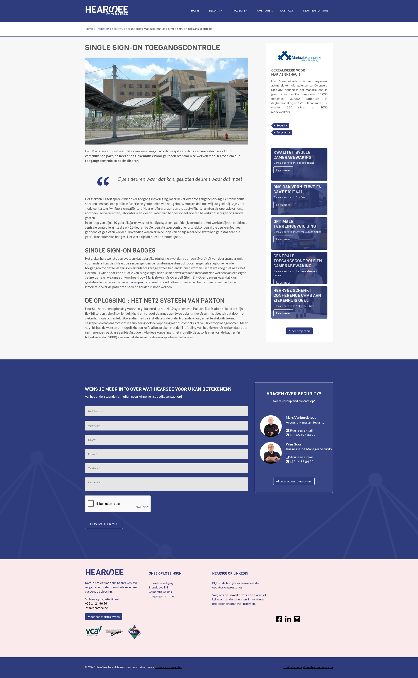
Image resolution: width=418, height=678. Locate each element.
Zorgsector (283, 132)
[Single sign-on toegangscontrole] (166, 101)
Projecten (239, 10)
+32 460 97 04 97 (302, 435)
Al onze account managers (294, 481)
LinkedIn (235, 595)
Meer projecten (299, 331)
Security (215, 10)
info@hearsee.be (96, 608)
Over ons (263, 10)
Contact (287, 10)
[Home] (106, 10)
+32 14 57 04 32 (301, 462)
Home (195, 10)
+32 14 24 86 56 (96, 603)
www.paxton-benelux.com (149, 282)
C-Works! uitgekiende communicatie (308, 667)
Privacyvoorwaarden (168, 667)
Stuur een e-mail (301, 430)
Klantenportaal (315, 10)
